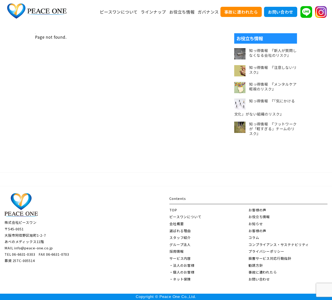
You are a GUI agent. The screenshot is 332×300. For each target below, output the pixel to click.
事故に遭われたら (241, 12)
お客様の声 (257, 210)
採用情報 (176, 251)
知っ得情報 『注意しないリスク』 (273, 70)
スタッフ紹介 (180, 237)
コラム (253, 237)
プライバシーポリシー (266, 251)
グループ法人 (180, 244)
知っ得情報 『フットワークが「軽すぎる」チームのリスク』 (273, 129)
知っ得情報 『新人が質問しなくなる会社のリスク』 (273, 53)
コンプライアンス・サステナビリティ (278, 244)
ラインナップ (153, 12)
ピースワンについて (119, 12)
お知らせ (255, 223)
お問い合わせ (280, 12)
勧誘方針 (255, 265)
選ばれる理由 (180, 230)
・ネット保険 (180, 279)
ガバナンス (208, 12)
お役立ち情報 (182, 12)
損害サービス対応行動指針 (269, 258)
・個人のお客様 (181, 272)
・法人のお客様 (181, 265)
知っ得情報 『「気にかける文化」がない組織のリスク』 (264, 107)
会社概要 (176, 223)
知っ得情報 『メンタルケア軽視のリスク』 (273, 86)
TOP (173, 210)
